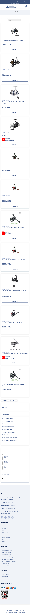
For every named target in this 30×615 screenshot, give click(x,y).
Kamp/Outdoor (5, 535)
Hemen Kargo (13, 18)
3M (4, 454)
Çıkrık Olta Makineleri (8, 434)
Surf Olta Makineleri (8, 12)
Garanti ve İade (5, 563)
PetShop (4, 541)
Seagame (6, 462)
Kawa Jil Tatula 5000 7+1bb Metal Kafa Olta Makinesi (14, 166)
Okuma (5, 459)
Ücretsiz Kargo (5, 18)
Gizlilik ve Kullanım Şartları (8, 561)
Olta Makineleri (18, 11)
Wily (4, 470)
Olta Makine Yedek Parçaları (10, 443)
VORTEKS (5, 468)
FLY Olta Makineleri (8, 418)
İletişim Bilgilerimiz (7, 550)
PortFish (5, 461)
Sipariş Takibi (5, 565)
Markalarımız (5, 578)
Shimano (5, 463)
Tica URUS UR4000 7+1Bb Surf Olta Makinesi (12, 40)
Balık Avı (11, 11)
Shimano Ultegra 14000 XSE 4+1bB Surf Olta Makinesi (14, 353)
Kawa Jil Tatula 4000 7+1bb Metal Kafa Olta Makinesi (14, 196)
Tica (4, 466)
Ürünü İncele (15, 49)
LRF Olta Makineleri (8, 421)
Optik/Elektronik (6, 532)
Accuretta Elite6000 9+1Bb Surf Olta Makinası (13, 322)
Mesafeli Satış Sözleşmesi (8, 557)
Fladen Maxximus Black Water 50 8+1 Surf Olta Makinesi (13, 385)
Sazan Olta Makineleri (9, 432)
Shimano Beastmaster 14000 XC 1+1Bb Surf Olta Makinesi (13, 134)
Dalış (3, 539)
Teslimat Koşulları (6, 554)
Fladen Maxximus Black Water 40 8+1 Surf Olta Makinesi (13, 228)
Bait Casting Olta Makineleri (10, 437)
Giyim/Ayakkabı (6, 537)
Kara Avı (4, 528)
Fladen (5, 457)
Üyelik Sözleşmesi (6, 552)
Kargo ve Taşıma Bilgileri (8, 559)
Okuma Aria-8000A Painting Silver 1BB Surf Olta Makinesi (13, 102)
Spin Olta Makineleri (8, 424)
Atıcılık (3, 530)
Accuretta (6, 456)
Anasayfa (6, 11)
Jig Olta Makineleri (8, 429)
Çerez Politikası (22, 612)
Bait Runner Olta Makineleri (10, 440)
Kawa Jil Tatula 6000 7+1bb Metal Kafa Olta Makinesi (14, 259)
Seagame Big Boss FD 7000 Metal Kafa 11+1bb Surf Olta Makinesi (14, 291)
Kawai (5, 458)
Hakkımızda (5, 576)
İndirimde (20, 18)
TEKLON (5, 465)
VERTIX (5, 467)
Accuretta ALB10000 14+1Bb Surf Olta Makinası (13, 71)
